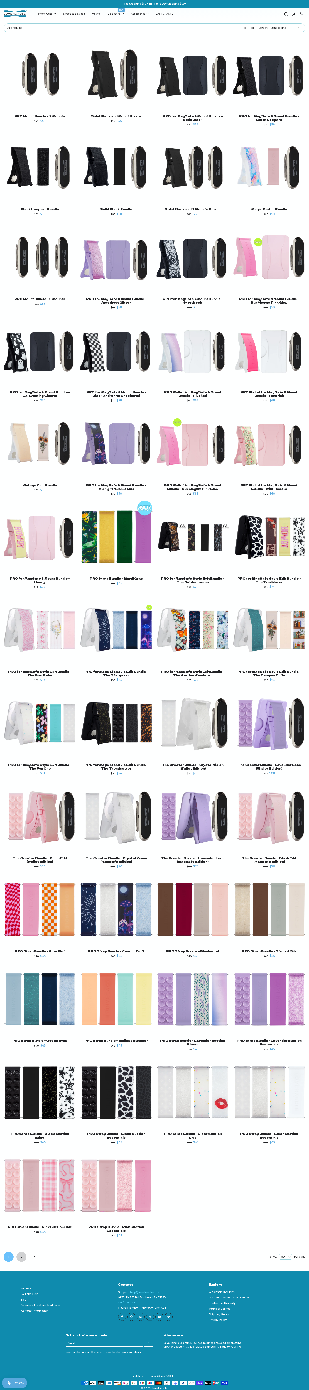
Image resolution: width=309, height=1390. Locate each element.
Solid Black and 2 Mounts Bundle (193, 209)
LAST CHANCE (164, 13)
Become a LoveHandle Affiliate (40, 1305)
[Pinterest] (131, 1317)
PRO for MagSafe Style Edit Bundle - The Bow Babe (40, 673)
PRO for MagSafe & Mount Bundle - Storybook (193, 301)
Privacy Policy (218, 1319)
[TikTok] (150, 1317)
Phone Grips (45, 13)
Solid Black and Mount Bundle (116, 116)
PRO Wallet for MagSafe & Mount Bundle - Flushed (192, 394)
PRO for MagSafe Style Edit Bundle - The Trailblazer (269, 580)
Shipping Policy (219, 1314)
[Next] (33, 1257)
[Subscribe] (148, 1343)
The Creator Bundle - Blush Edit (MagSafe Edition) (269, 860)
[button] (158, 1284)
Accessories (138, 13)
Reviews (25, 1288)
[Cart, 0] (301, 14)
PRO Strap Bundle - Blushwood (192, 951)
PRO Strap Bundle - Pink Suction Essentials (116, 1229)
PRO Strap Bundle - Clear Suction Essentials (269, 1135)
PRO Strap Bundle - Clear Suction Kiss (193, 1135)
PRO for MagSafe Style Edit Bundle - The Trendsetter (116, 766)
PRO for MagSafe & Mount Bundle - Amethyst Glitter (116, 301)
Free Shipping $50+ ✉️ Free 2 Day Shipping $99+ (154, 3)
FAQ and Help (29, 1294)
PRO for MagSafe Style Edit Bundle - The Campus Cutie (269, 673)
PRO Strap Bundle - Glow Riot (40, 951)
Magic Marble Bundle (269, 209)
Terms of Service (219, 1308)
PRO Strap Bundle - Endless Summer (116, 1040)
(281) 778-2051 (127, 1302)
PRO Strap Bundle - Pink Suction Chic (40, 1227)
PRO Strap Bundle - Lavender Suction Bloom (192, 1042)
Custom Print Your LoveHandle (229, 1297)
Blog (23, 1299)
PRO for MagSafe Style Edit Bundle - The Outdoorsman (192, 580)
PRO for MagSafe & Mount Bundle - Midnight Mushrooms (116, 487)
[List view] (245, 28)
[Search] (286, 13)
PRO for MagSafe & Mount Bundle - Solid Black (193, 118)
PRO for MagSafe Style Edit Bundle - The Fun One (40, 766)
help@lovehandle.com (144, 1292)
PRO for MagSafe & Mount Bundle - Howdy (40, 580)
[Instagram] (141, 1317)
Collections (114, 13)
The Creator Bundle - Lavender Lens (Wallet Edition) (269, 766)
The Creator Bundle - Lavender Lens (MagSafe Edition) (192, 860)
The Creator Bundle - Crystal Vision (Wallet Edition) (193, 766)
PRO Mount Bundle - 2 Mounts (39, 116)
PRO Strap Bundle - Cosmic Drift (116, 951)
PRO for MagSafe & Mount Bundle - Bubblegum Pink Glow (269, 301)
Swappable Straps (74, 13)
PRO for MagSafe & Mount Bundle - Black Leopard (269, 118)
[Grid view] (252, 28)
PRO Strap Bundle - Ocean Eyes (39, 1040)
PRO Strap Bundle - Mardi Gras (116, 578)
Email (71, 1343)
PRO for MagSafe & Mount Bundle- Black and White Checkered (116, 394)
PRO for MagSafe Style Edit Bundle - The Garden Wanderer (192, 673)
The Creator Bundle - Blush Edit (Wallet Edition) (40, 860)
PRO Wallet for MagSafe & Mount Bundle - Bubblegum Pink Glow (192, 487)
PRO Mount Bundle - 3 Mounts (39, 299)
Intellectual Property (222, 1303)
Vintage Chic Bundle (40, 485)
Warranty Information (34, 1310)
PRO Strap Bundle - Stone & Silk (269, 951)
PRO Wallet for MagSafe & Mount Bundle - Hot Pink (269, 394)
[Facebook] (122, 1317)
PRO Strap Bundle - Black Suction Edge (40, 1135)
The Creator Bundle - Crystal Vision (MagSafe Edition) (116, 860)
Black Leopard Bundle (40, 209)
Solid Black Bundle (116, 209)
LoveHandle (159, 1388)
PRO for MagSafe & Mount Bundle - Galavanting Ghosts (40, 394)
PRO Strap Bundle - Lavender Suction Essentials (269, 1042)
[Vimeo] (169, 1317)
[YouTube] (159, 1317)
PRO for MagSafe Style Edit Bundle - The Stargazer (116, 673)
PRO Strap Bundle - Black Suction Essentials (116, 1135)
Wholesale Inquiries (222, 1292)
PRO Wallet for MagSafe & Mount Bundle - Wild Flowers (269, 487)
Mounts (96, 13)
